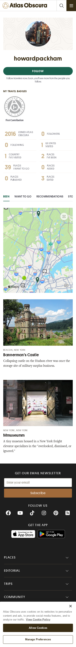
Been (6, 196)
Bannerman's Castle (21, 355)
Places (10, 557)
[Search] (61, 5)
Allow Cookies (38, 627)
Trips (8, 583)
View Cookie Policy (38, 619)
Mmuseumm (14, 435)
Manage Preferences (38, 639)
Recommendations (49, 196)
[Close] (70, 606)
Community (14, 597)
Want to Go (23, 196)
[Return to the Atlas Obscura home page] (26, 5)
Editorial (12, 570)
